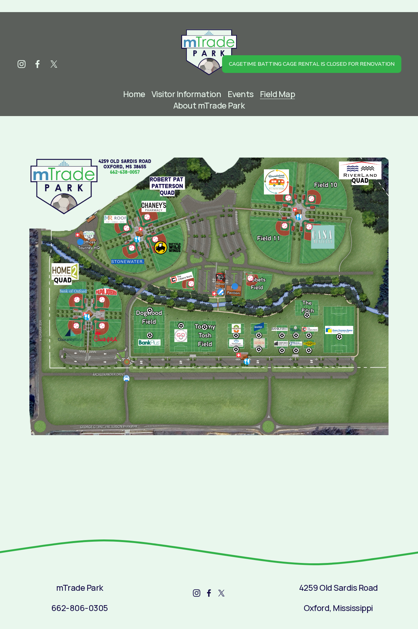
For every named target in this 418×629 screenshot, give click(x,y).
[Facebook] (37, 64)
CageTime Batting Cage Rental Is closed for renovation (311, 64)
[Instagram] (21, 64)
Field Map (277, 94)
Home (134, 94)
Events (241, 94)
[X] (54, 64)
